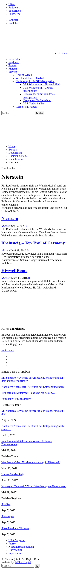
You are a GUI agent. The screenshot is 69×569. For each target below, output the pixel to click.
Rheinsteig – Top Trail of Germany (33, 243)
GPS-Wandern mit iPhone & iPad (41, 84)
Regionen (13, 62)
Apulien (5, 504)
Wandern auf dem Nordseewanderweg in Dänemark (30, 462)
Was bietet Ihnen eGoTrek (30, 78)
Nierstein (9, 218)
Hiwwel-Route (14, 270)
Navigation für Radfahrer (37, 100)
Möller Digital (23, 562)
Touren (12, 65)
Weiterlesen (7, 350)
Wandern (13, 19)
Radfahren (14, 23)
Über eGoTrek (24, 74)
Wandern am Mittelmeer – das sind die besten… (28, 392)
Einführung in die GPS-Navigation (35, 81)
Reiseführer (14, 59)
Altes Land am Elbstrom (15, 528)
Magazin (13, 68)
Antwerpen (7, 516)
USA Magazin (16, 540)
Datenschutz (15, 549)
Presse (12, 543)
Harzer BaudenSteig (12, 474)
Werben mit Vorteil (26, 106)
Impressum (14, 553)
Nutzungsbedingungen (21, 546)
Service (12, 71)
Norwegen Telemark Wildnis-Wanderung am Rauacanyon (33, 486)
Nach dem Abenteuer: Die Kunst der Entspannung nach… (34, 386)
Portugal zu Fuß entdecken (16, 398)
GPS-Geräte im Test (34, 103)
